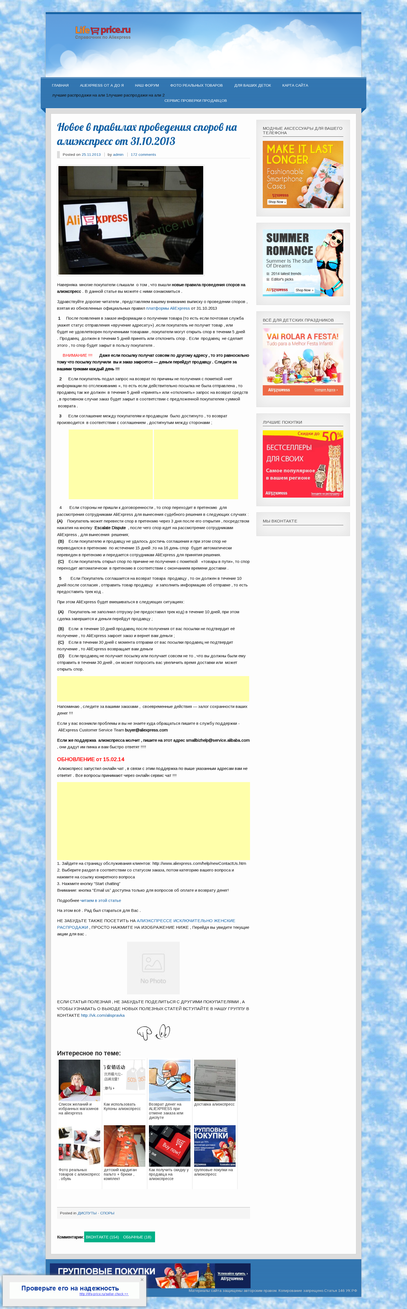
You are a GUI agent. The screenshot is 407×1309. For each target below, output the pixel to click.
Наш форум (147, 85)
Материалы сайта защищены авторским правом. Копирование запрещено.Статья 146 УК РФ (273, 1291)
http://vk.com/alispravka (103, 1015)
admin (118, 154)
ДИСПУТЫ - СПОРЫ (96, 1213)
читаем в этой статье (100, 900)
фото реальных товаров (196, 85)
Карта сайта (295, 85)
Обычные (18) (137, 1237)
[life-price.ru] (203, 75)
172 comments (143, 154)
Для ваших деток (252, 85)
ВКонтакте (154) (102, 1237)
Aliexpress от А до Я (102, 85)
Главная (60, 85)
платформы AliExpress (168, 308)
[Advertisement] (110, 464)
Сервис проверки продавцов (195, 101)
